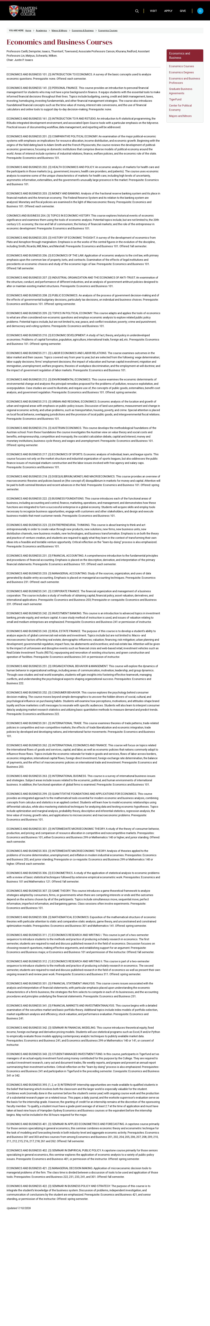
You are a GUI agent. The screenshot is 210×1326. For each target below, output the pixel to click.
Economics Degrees (181, 72)
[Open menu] (200, 11)
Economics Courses (107, 30)
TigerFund (175, 99)
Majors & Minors (59, 30)
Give (183, 10)
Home (28, 30)
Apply (168, 10)
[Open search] (137, 11)
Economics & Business (83, 30)
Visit (153, 10)
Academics (41, 30)
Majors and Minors (180, 116)
